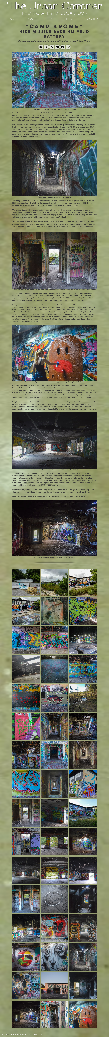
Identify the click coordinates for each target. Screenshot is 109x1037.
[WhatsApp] (51, 47)
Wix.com (39, 1034)
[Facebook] (40, 47)
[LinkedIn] (57, 47)
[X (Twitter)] (46, 47)
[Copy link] (68, 47)
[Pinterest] (62, 47)
